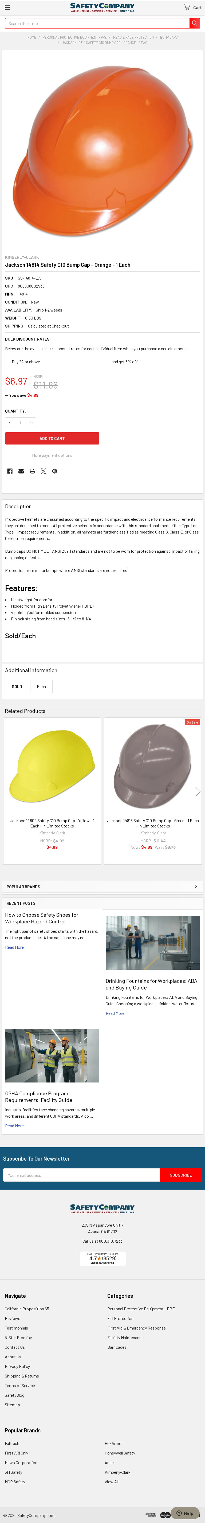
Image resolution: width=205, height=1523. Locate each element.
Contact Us (15, 1347)
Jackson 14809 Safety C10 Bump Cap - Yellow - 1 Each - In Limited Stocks (52, 823)
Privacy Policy (17, 1366)
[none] (102, 151)
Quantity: (15, 410)
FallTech (12, 1443)
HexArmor (114, 1443)
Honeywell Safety (120, 1452)
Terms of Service (20, 1385)
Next (198, 791)
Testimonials (16, 1327)
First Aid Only (16, 1452)
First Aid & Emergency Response (136, 1327)
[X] (43, 471)
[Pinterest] (55, 471)
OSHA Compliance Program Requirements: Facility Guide (38, 1096)
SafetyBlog (14, 1394)
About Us (13, 1356)
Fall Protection (120, 1318)
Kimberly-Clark (118, 1471)
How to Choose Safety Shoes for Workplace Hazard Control (41, 917)
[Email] (21, 471)
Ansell (110, 1462)
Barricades (117, 1347)
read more (14, 947)
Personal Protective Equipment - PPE (141, 1308)
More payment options (52, 455)
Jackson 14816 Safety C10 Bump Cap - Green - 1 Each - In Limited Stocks (153, 823)
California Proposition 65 (27, 1308)
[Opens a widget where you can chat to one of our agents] (185, 1513)
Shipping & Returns (22, 1375)
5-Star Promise (18, 1337)
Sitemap (12, 1404)
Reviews (12, 1318)
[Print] (32, 471)
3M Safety (13, 1471)
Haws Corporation (21, 1462)
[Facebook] (10, 471)
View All (112, 1481)
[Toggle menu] (7, 7)
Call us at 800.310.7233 (102, 1240)
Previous (7, 791)
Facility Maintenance (125, 1337)
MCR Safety (15, 1481)
